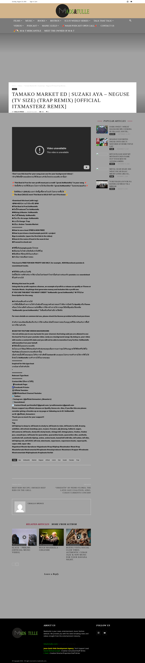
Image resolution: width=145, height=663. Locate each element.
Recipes (112, 134)
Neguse (41, 460)
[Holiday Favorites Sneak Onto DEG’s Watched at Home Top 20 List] (102, 142)
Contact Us (107, 25)
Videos (18, 25)
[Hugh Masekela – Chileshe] (51, 537)
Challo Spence (19, 112)
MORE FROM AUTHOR (64, 524)
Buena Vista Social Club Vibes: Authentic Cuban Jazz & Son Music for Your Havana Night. (77, 553)
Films (17, 20)
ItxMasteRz (26, 460)
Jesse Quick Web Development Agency (59, 648)
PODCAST (32, 25)
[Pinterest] (24, 120)
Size (59, 460)
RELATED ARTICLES (37, 524)
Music (29, 20)
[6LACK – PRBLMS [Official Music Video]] (24, 537)
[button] (130, 21)
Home (14, 86)
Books (41, 20)
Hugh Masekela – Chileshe (49, 548)
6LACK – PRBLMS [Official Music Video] (21, 550)
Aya (20, 460)
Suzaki (65, 460)
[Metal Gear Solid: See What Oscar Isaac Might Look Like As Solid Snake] (102, 172)
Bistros (54, 20)
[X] (19, 120)
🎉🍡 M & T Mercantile (27, 30)
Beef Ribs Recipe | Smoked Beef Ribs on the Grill (29, 489)
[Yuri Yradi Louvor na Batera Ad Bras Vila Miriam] (102, 184)
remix (54, 460)
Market (34, 460)
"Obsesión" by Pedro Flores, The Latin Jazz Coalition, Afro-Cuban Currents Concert (73, 490)
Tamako (71, 460)
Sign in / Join (33, 1)
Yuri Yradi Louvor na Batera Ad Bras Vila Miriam (120, 184)
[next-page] (17, 564)
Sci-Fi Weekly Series (76, 20)
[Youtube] (131, 1)
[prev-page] (13, 564)
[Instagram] (127, 1)
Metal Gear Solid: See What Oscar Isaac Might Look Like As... (120, 171)
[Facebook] (14, 120)
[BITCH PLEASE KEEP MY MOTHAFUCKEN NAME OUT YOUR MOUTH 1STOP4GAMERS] (102, 157)
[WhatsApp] (30, 120)
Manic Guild (49, 25)
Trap (77, 460)
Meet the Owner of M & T (59, 30)
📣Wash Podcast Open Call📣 (79, 25)
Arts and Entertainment (19, 545)
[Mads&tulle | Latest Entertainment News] (72, 11)
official (48, 460)
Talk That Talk (103, 20)
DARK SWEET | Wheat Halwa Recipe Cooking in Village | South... (120, 129)
